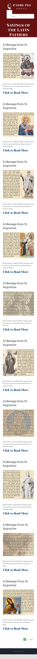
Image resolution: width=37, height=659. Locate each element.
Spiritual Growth (25, 86)
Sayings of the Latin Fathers (13, 86)
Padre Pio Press (8, 84)
